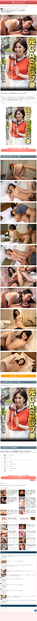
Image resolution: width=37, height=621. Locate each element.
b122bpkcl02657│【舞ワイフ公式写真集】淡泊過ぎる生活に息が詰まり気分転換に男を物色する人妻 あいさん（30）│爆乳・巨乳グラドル (21, 556)
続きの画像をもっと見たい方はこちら (19, 375)
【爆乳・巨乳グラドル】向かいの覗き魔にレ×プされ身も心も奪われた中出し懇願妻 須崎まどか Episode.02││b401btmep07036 (19, 565)
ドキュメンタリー (25, 459)
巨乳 (17, 459)
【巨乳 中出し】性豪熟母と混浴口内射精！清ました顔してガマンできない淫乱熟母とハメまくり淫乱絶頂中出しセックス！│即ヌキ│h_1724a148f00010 (21, 575)
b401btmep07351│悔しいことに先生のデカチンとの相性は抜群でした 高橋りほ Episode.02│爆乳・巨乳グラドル (21, 601)
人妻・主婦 (14, 459)
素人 (10, 459)
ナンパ (20, 459)
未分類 (1, 488)
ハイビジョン (31, 459)
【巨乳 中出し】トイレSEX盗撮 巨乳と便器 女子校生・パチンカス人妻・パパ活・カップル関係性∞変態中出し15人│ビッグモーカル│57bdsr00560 (21, 597)
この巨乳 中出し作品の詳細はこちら (19, 150)
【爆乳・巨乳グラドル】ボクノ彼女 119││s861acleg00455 (14, 590)
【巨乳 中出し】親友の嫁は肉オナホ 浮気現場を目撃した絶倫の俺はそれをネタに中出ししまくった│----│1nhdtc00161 (20, 571)
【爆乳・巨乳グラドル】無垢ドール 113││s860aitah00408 (14, 584)
